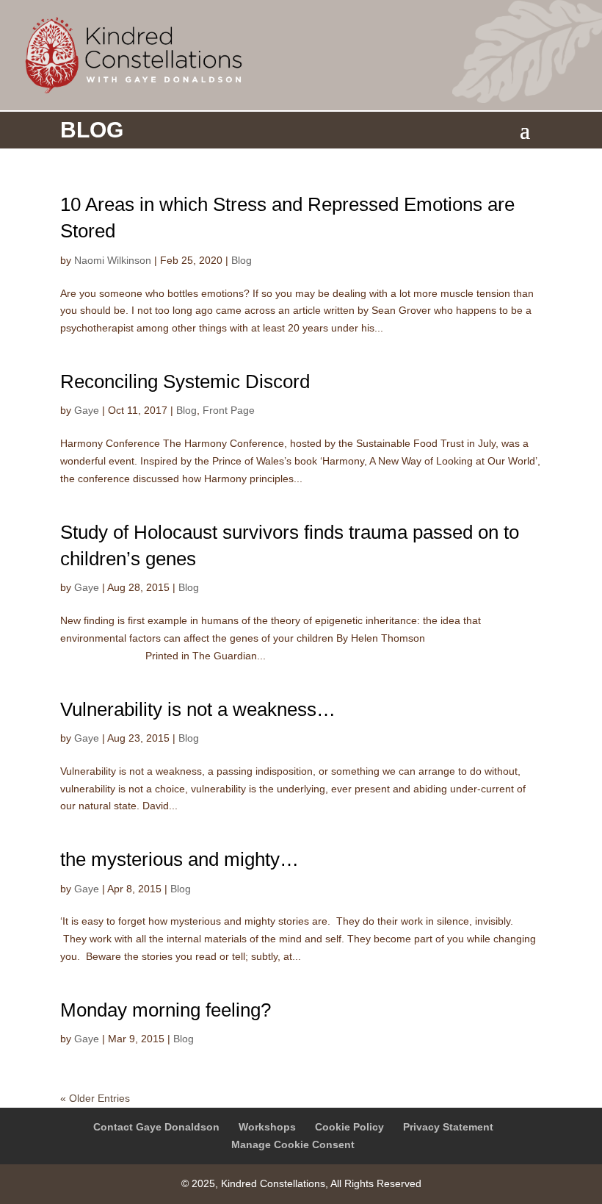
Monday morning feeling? (165, 1010)
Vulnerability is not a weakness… (198, 709)
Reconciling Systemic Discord (185, 381)
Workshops (267, 1127)
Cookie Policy (349, 1127)
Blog (241, 260)
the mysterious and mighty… (179, 859)
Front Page (229, 410)
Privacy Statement (448, 1127)
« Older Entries (95, 1098)
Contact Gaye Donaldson (156, 1127)
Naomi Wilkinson (112, 260)
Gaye (86, 410)
